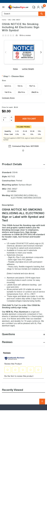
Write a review (25, 35)
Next (41, 52)
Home (4, 20)
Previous (6, 52)
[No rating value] (9, 35)
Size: (4, 80)
